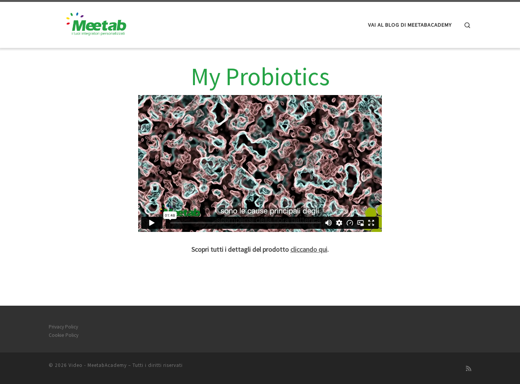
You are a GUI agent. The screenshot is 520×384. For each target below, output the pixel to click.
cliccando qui (308, 249)
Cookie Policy (63, 335)
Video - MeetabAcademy (98, 365)
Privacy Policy (63, 327)
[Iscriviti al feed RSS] (468, 368)
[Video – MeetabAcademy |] (96, 23)
